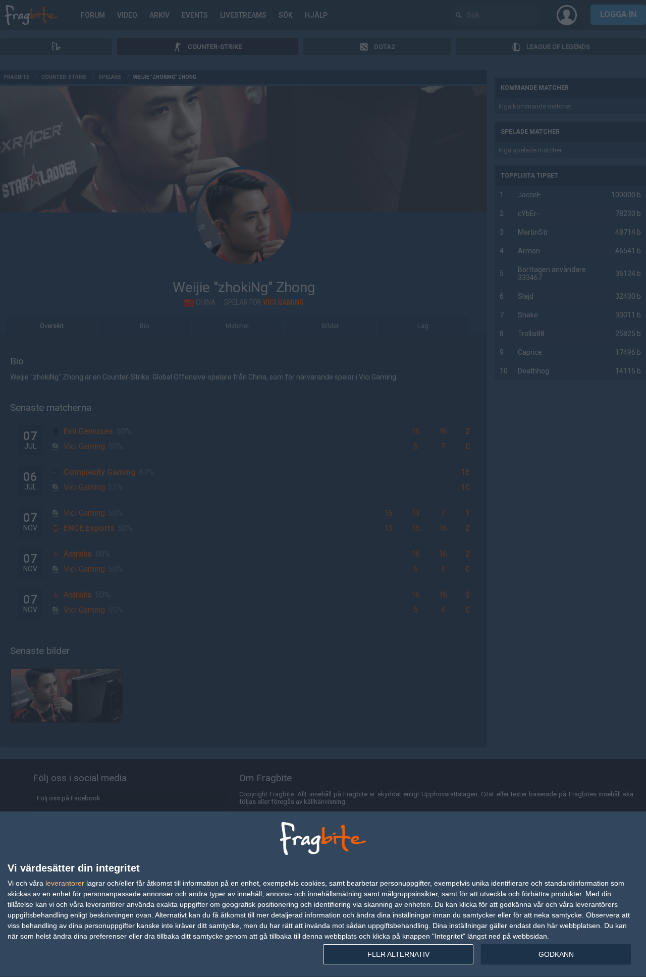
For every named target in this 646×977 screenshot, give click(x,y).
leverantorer (64, 883)
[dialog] (323, 894)
